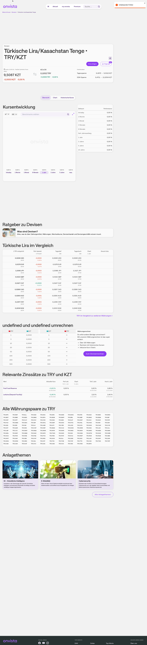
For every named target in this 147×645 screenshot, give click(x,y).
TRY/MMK (24, 433)
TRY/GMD (15, 423)
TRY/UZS (42, 444)
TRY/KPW (89, 433)
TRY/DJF (70, 420)
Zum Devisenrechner (95, 354)
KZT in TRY (43, 69)
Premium (77, 6)
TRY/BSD (98, 415)
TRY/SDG (6, 441)
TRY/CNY (33, 420)
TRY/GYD (61, 423)
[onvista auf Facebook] (39, 643)
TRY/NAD (33, 433)
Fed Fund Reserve (10, 388)
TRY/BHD (107, 415)
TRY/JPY (52, 425)
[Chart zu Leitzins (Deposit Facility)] (76, 395)
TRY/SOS (79, 438)
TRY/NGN (80, 433)
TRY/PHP (61, 436)
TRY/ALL (24, 415)
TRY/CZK (89, 441)
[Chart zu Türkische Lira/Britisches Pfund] (89, 277)
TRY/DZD (33, 415)
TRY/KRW (15, 441)
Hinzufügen (92, 64)
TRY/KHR (89, 425)
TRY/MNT (15, 433)
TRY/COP (33, 428)
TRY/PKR (15, 436)
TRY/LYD (15, 430)
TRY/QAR (15, 428)
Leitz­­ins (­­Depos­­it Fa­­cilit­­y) (12, 395)
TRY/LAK (98, 428)
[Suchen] (99, 6)
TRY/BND (89, 417)
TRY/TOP (70, 441)
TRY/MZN (98, 430)
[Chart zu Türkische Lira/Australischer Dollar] (89, 296)
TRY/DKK (52, 420)
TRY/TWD (52, 433)
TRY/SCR (52, 438)
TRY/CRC (43, 420)
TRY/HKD (89, 423)
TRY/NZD (61, 433)
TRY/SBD (107, 436)
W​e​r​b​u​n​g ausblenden (75, 27)
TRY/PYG (42, 436)
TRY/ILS (33, 425)
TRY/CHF (33, 438)
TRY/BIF (107, 417)
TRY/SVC (89, 420)
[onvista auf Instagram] (47, 643)
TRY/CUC (61, 428)
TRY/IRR (15, 425)
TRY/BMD (33, 417)
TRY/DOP (80, 420)
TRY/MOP (24, 430)
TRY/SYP (42, 441)
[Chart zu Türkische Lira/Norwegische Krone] (89, 309)
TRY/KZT (5, 428)
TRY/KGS (89, 428)
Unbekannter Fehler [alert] (125, 5)
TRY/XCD (6, 436)
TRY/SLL (61, 438)
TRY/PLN (70, 436)
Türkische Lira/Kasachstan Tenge (27, 12)
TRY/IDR (107, 423)
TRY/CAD (98, 425)
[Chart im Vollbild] (73, 114)
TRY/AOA (42, 415)
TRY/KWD (71, 428)
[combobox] (45, 114)
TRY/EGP (15, 415)
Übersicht (45, 98)
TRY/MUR (80, 430)
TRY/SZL (33, 441)
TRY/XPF (15, 420)
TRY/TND (98, 441)
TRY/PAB (24, 436)
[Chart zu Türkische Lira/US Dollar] (89, 259)
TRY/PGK (33, 436)
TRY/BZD (24, 417)
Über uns (133, 643)
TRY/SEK (24, 438)
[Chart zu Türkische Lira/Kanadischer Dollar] (89, 290)
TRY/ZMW (80, 428)
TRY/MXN (107, 430)
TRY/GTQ (42, 423)
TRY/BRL (70, 417)
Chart (55, 98)
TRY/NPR (42, 433)
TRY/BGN (98, 417)
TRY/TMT (107, 441)
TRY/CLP (24, 420)
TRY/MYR (52, 430)
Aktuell (55, 6)
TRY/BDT (5, 417)
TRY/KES (24, 428)
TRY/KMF (42, 428)
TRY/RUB (98, 436)
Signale (107, 64)
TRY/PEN (52, 436)
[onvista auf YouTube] (43, 643)
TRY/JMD (42, 425)
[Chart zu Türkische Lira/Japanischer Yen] (89, 271)
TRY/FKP (107, 420)
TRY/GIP (33, 423)
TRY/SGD (70, 438)
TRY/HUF (24, 444)
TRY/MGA (33, 430)
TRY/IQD (5, 425)
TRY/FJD (5, 423)
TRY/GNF (52, 423)
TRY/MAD (70, 430)
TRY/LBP (5, 430)
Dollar (92, 643)
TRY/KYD (79, 425)
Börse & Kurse (6, 12)
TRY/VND (80, 444)
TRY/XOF (5, 420)
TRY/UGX (5, 444)
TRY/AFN (5, 415)
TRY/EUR (98, 420)
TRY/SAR (15, 438)
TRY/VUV (61, 444)
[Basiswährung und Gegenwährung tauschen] (35, 75)
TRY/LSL (107, 428)
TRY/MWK (43, 430)
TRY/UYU (33, 444)
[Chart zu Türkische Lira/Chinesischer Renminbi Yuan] (89, 303)
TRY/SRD (24, 441)
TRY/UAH (15, 444)
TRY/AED (61, 420)
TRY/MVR (61, 430)
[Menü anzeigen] (48, 7)
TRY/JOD (70, 425)
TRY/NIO (70, 433)
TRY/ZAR (107, 438)
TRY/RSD (42, 438)
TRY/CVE (107, 425)
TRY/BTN (42, 417)
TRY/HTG (70, 423)
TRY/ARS (52, 415)
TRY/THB (61, 441)
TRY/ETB (79, 415)
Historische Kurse (67, 98)
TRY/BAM (52, 428)
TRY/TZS (52, 441)
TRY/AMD (61, 415)
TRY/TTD (79, 441)
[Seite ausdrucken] (110, 58)
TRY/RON (89, 436)
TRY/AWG (70, 415)
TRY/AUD (89, 415)
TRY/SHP (98, 438)
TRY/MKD (89, 430)
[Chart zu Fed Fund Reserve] (76, 389)
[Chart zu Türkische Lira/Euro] (89, 265)
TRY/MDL (6, 433)
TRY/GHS (24, 423)
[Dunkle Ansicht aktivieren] (13, 1)
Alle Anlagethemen (103, 494)
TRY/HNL (79, 423)
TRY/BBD (15, 417)
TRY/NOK (98, 433)
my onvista (66, 6)
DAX (76, 643)
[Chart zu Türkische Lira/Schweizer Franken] (89, 284)
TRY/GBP (79, 417)
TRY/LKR (88, 438)
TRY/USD (52, 444)
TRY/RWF (80, 436)
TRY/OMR (107, 433)
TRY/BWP (61, 417)
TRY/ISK (24, 425)
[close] (144, 3)
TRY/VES (70, 444)
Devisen (14, 12)
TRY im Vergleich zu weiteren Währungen (94, 316)
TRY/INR (98, 423)
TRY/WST (6, 438)
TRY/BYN (89, 444)
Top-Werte (110, 643)
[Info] (7, 114)
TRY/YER (61, 425)
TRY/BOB (52, 417)
